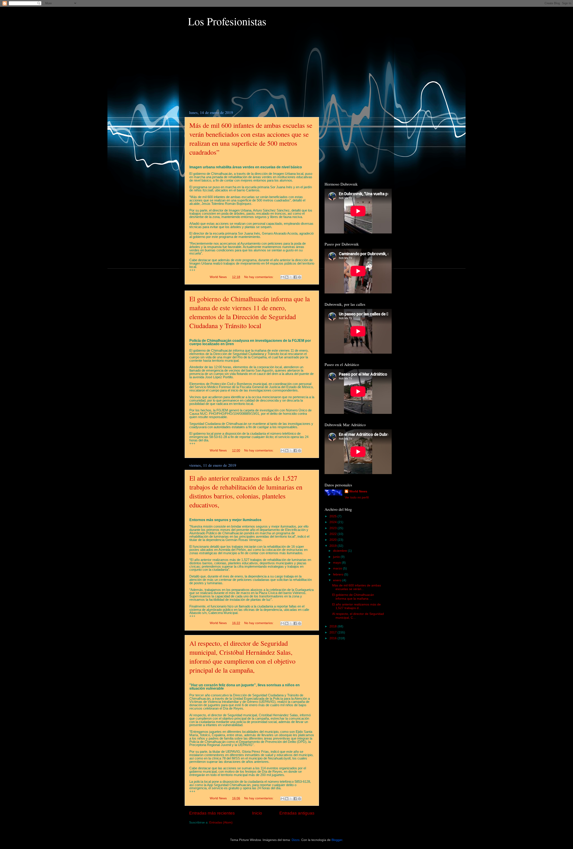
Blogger (336, 840)
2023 (333, 528)
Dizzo (295, 840)
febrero (338, 574)
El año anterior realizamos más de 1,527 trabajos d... (356, 606)
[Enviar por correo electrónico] (282, 277)
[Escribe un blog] (286, 277)
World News (358, 491)
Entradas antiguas (296, 813)
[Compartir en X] (291, 277)
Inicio (257, 813)
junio (337, 556)
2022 (333, 534)
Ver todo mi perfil (357, 497)
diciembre (340, 550)
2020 (333, 539)
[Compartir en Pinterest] (299, 277)
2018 (333, 626)
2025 (333, 516)
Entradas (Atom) (221, 822)
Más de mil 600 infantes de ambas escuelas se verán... (356, 587)
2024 (333, 522)
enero (337, 580)
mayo (337, 562)
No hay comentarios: (259, 277)
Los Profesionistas (227, 21)
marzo (338, 568)
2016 (333, 638)
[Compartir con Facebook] (295, 277)
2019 (333, 545)
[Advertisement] (251, 71)
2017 (333, 632)
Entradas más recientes (212, 813)
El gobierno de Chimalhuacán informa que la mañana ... (353, 596)
